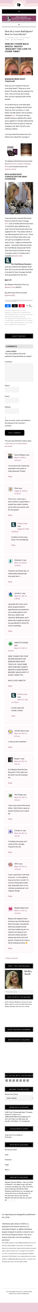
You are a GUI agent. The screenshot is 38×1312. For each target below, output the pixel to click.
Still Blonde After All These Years (19, 19)
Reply (10, 476)
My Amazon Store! (11, 1150)
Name (7, 385)
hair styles (17, 312)
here (24, 110)
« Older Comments (11, 958)
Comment (9, 362)
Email (7, 396)
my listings (17, 1135)
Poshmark (8, 1137)
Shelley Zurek (22, 523)
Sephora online (10, 169)
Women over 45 (19, 316)
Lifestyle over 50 (26, 314)
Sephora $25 (17, 256)
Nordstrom (8, 1160)
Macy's (7, 1169)
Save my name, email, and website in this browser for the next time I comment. (18, 423)
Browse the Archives (11, 1094)
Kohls (6, 1155)
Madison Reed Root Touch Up (21, 322)
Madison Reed (10, 287)
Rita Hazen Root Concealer (15, 324)
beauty (19, 310)
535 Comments (18, 39)
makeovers (9, 316)
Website (8, 407)
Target (7, 1165)
